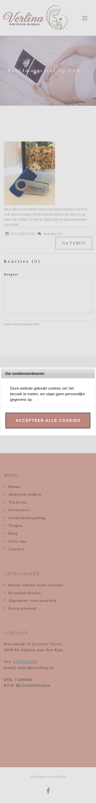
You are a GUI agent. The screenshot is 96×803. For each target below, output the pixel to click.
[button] (48, 420)
